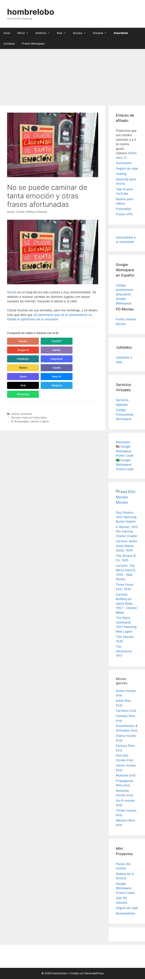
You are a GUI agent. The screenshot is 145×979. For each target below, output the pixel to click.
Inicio (7, 33)
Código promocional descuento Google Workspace (124, 294)
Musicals (122, 775)
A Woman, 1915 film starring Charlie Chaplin (127, 531)
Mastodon (123, 442)
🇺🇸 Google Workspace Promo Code (125, 451)
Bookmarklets (125, 913)
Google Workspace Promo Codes (125, 888)
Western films (125, 820)
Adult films (123, 701)
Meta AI (56, 376)
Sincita (12, 292)
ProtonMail (123, 209)
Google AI (23, 349)
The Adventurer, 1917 (124, 651)
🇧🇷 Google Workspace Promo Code (125, 464)
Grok (23, 385)
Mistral (23, 367)
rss (119, 695)
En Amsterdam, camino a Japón (30, 421)
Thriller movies (126, 810)
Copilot (57, 367)
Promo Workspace (33, 43)
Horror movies (126, 765)
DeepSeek (57, 358)
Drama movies (126, 736)
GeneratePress (94, 973)
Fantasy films (125, 745)
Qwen (23, 376)
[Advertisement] (72, 75)
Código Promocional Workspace (124, 414)
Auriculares (124, 163)
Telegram (56, 385)
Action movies (126, 691)
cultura (15, 413)
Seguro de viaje (127, 168)
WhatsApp (23, 394)
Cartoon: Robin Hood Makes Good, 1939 (126, 546)
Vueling (121, 174)
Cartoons (122, 710)
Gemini (56, 349)
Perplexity (23, 358)
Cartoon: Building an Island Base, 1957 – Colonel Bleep (126, 603)
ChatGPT (56, 341)
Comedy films (125, 716)
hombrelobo (30, 12)
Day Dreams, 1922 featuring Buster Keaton (126, 517)
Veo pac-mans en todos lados (29, 417)
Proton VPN (124, 214)
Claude (23, 341)
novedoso (26, 413)
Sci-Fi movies (125, 800)
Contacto (9, 43)
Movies (122, 502)
